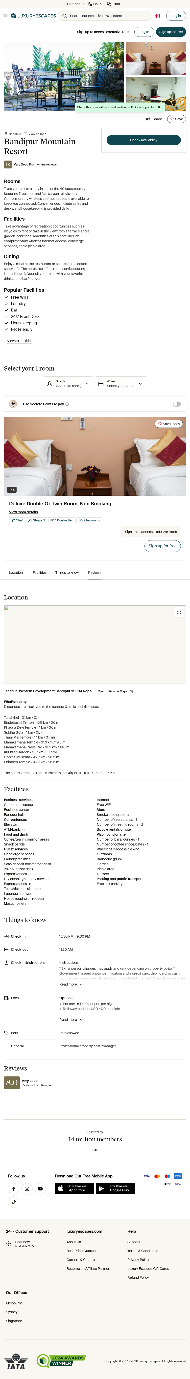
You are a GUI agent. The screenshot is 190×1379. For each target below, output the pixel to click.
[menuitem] (16, 572)
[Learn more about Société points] (67, 404)
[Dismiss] (158, 107)
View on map (37, 134)
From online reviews (43, 164)
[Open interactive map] (95, 644)
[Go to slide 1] (92, 1150)
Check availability (143, 140)
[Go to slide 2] (96, 1150)
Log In (144, 32)
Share (157, 119)
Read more (68, 984)
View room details (23, 512)
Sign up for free (163, 546)
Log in (176, 16)
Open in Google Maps (112, 691)
